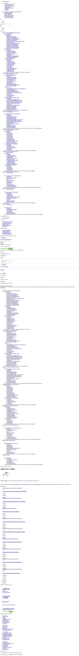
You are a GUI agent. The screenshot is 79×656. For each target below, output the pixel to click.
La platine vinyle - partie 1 (7, 633)
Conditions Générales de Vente (8, 643)
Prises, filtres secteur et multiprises (12, 123)
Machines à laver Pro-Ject (11, 365)
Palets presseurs (9, 81)
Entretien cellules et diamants (12, 78)
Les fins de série (9, 210)
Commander (2, 281)
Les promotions (9, 211)
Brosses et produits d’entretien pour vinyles (14, 101)
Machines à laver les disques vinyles (13, 99)
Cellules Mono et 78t (10, 64)
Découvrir (4, 497)
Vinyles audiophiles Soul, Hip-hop (13, 91)
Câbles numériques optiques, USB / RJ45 (14, 120)
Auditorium (7, 8)
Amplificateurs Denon (10, 161)
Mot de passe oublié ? (5, 266)
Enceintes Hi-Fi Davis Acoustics (12, 140)
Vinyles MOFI (9, 96)
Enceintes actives (10, 134)
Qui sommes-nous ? (6, 1)
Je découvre (28, 72)
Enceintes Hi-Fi (9, 133)
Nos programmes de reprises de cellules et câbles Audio (12, 11)
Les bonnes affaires (6, 621)
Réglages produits (6, 224)
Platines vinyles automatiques (12, 38)
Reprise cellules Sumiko (9, 16)
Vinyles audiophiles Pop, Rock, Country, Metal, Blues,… (16, 88)
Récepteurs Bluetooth (10, 180)
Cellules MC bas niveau (11, 62)
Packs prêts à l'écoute (10, 42)
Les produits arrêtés (6, 622)
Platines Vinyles (5, 616)
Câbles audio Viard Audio (11, 127)
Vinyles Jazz (9, 93)
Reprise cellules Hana (8, 13)
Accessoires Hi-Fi (10, 447)
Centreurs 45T (9, 104)
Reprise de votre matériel (7, 225)
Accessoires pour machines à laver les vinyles (14, 100)
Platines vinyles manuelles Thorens (13, 48)
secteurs (43, 484)
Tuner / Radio (9, 181)
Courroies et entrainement (11, 77)
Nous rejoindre (5, 646)
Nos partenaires (5, 645)
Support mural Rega (10, 201)
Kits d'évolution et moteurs (11, 335)
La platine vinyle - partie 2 (7, 632)
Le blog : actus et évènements (10, 4)
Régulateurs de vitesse (10, 53)
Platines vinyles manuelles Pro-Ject (13, 45)
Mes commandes (5, 626)
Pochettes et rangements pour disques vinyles (14, 102)
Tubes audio (9, 198)
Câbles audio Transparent (11, 125)
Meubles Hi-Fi (9, 445)
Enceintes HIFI (7, 131)
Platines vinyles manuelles (11, 36)
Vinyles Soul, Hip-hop (11, 95)
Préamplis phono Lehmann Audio (12, 55)
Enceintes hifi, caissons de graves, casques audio (11, 129)
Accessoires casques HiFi (11, 147)
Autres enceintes (9, 391)
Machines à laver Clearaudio (12, 106)
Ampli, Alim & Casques (7, 619)
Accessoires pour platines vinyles (10, 75)
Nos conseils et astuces (8, 5)
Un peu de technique (6, 638)
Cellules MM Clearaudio (11, 69)
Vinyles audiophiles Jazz (11, 89)
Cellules (4, 617)
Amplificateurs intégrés (11, 155)
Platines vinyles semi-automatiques (13, 37)
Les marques (5, 623)
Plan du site (5, 648)
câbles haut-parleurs (24, 484)
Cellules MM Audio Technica (12, 68)
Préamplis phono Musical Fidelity (12, 56)
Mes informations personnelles (8, 629)
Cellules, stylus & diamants (9, 58)
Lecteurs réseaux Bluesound (11, 185)
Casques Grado (9, 149)
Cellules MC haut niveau (11, 63)
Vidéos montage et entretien (7, 223)
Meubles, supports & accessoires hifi (9, 188)
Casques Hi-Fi (9, 145)
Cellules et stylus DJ (10, 65)
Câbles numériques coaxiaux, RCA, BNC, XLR (15, 119)
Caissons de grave (10, 390)
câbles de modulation (15, 484)
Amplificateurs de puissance (11, 156)
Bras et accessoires (10, 82)
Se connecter (4, 264)
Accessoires (5, 618)
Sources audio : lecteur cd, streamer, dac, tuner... (11, 171)
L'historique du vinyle (6, 636)
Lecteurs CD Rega (10, 184)
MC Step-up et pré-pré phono (12, 52)
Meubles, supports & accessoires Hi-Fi (11, 192)
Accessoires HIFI (10, 169)
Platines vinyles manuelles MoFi (12, 44)
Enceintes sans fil (10, 135)
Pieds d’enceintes (10, 392)
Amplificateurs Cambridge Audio (12, 160)
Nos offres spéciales (6, 203)
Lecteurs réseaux (10, 178)
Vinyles (6, 86)
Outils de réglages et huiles (11, 83)
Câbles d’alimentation (10, 122)
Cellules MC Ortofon (10, 71)
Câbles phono (9, 115)
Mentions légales (5, 642)
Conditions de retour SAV (7, 647)
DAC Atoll (9, 183)
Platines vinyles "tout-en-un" (12, 40)
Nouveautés (9, 35)
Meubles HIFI (9, 168)
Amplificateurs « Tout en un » (12, 158)
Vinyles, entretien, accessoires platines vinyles (10, 73)
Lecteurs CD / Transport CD (12, 177)
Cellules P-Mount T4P (11, 61)
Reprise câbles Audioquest (9, 17)
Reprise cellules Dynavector (9, 15)
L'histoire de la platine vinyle (7, 635)
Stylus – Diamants (10, 67)
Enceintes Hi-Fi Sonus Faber (12, 142)
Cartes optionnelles (10, 167)
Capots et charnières (10, 336)
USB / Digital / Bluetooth (11, 51)
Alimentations (9, 54)
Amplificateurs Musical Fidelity (12, 164)
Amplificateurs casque (10, 146)
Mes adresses (5, 628)
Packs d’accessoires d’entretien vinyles (13, 103)
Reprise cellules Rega (8, 14)
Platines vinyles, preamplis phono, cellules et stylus (11, 32)
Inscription (2, 269)
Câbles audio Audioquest (11, 126)
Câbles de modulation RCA (11, 117)
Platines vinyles (7, 34)
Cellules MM (9, 60)
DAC (8, 179)
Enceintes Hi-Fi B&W (10, 139)
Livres (8, 199)
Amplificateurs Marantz (11, 162)
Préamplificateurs (10, 157)
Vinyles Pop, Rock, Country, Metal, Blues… (14, 92)
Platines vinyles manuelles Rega (12, 46)
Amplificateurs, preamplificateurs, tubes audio (10, 151)
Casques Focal (9, 148)
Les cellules (5, 637)
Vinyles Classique (10, 94)
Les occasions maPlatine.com (12, 209)
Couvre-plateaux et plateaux (11, 80)
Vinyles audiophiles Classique (12, 90)
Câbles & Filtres (5, 620)
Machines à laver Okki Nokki (12, 364)
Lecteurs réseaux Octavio (11, 186)
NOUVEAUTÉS (10, 33)
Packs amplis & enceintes (11, 213)
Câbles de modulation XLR (11, 118)
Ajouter (4, 495)
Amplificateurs (7, 153)
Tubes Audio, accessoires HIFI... (10, 418)
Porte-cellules (9, 66)
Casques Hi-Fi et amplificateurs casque (11, 143)
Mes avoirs (4, 627)
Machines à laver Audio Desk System (13, 105)
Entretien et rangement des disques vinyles (12, 97)
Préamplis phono (7, 49)
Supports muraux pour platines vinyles (13, 84)
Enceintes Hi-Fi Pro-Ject (11, 141)
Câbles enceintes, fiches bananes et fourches (14, 121)
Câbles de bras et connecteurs (12, 116)
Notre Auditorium (6, 649)
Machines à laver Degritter (11, 363)
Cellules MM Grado (10, 70)
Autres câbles (9, 124)
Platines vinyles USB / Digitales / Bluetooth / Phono (16, 41)
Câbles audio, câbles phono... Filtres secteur (12, 113)
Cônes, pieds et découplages (11, 85)
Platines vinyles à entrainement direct (13, 39)
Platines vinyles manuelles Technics (13, 47)
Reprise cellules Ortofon (9, 12)
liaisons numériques (37, 484)
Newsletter (6, 9)
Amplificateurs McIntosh (11, 163)
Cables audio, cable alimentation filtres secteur (10, 110)
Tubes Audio (9, 420)
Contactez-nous (3, 255)
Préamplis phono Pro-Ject (11, 57)
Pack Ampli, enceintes (10, 138)
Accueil (1, 466)
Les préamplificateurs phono (7, 634)
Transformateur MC (6, 639)
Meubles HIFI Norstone (11, 200)
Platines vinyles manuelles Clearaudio (13, 43)
